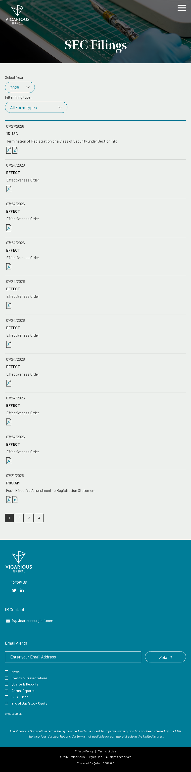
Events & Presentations (29, 678)
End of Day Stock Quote (29, 703)
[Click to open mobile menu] (182, 9)
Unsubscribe (13, 713)
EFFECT (13, 172)
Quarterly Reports (24, 684)
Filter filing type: (18, 97)
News (15, 672)
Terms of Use (107, 751)
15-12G (12, 133)
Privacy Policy (84, 751)
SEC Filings (19, 697)
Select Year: (15, 77)
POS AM (13, 483)
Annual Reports (23, 690)
